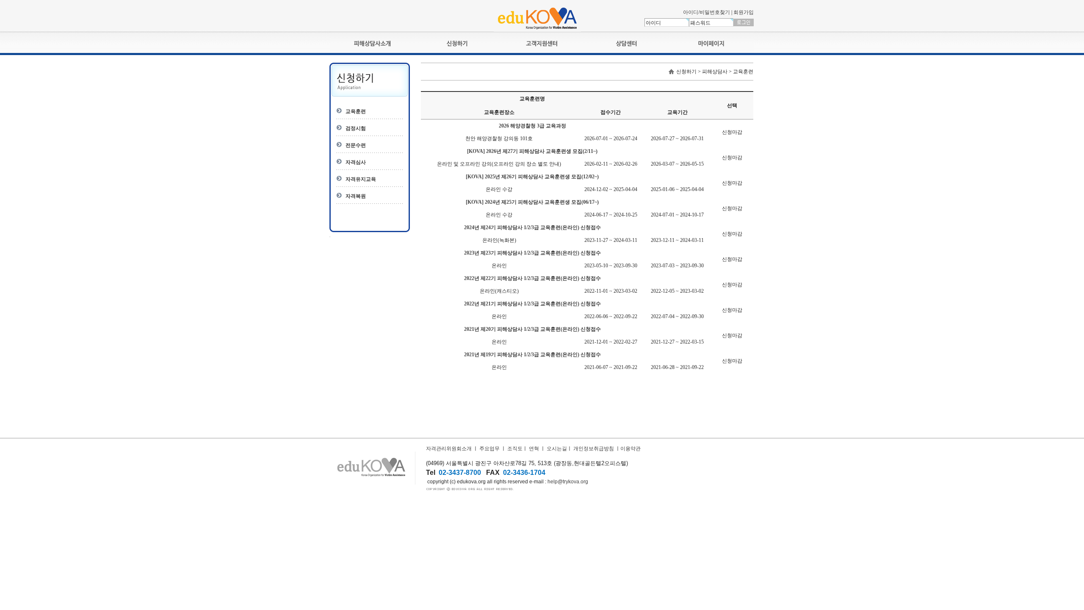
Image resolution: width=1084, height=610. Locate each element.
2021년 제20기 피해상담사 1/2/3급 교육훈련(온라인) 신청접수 (532, 329)
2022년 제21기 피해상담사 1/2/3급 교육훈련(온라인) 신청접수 (532, 304)
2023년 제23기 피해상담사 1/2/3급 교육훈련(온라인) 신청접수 (532, 253)
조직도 (515, 449)
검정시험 (356, 128)
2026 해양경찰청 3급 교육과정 (532, 126)
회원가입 (743, 12)
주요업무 (489, 449)
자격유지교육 (361, 179)
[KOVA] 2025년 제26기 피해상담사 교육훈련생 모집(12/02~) (532, 177)
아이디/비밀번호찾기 (706, 12)
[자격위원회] (537, 30)
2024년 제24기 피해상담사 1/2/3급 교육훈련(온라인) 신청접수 (532, 227)
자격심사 (356, 162)
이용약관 (630, 449)
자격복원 (356, 196)
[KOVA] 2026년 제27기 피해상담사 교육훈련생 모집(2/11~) (532, 151)
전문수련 (356, 145)
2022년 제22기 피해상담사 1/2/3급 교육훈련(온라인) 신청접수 (532, 278)
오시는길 (557, 449)
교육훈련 (356, 111)
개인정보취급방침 (593, 449)
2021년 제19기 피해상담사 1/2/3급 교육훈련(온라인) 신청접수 (532, 355)
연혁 (534, 449)
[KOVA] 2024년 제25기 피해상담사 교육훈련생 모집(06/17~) (532, 202)
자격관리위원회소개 (449, 449)
